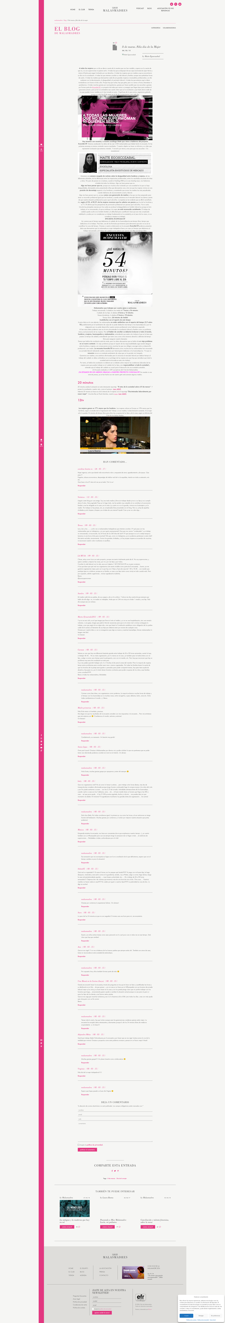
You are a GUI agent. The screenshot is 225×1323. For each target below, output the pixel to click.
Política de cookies (191, 1320)
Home (72, 9)
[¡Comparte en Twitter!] (115, 1171)
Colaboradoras (169, 28)
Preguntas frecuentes (79, 1296)
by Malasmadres (66, 1197)
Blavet (150, 1309)
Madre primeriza (84, 707)
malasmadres (58, 20)
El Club (82, 9)
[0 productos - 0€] (179, 4)
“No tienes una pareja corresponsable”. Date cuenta (155, 1277)
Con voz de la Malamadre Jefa (154, 1267)
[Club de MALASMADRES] (115, 11)
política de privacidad (105, 1309)
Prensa (102, 1272)
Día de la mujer (122, 1178)
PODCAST (140, 8)
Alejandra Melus (84, 1034)
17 (117, 1227)
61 (157, 1227)
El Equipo (84, 1268)
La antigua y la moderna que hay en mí (74, 1221)
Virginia (81, 1068)
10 (77, 1227)
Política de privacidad (203, 1320)
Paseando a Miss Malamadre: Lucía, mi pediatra (113, 1221)
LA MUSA (82, 555)
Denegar (201, 1315)
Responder (82, 486)
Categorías (155, 28)
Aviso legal (213, 1320)
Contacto (103, 1275)
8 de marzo (111, 1178)
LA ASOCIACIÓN (105, 1268)
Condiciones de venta (80, 1305)
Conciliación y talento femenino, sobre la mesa (155, 1221)
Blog (149, 8)
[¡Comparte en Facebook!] (112, 1171)
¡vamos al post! (67, 1227)
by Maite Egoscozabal (151, 56)
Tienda (91, 9)
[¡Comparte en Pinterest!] (118, 1171)
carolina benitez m (85, 469)
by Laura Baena (106, 1197)
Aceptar (186, 1315)
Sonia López (82, 747)
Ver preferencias (215, 1315)
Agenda (83, 1275)
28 (113, 43)
